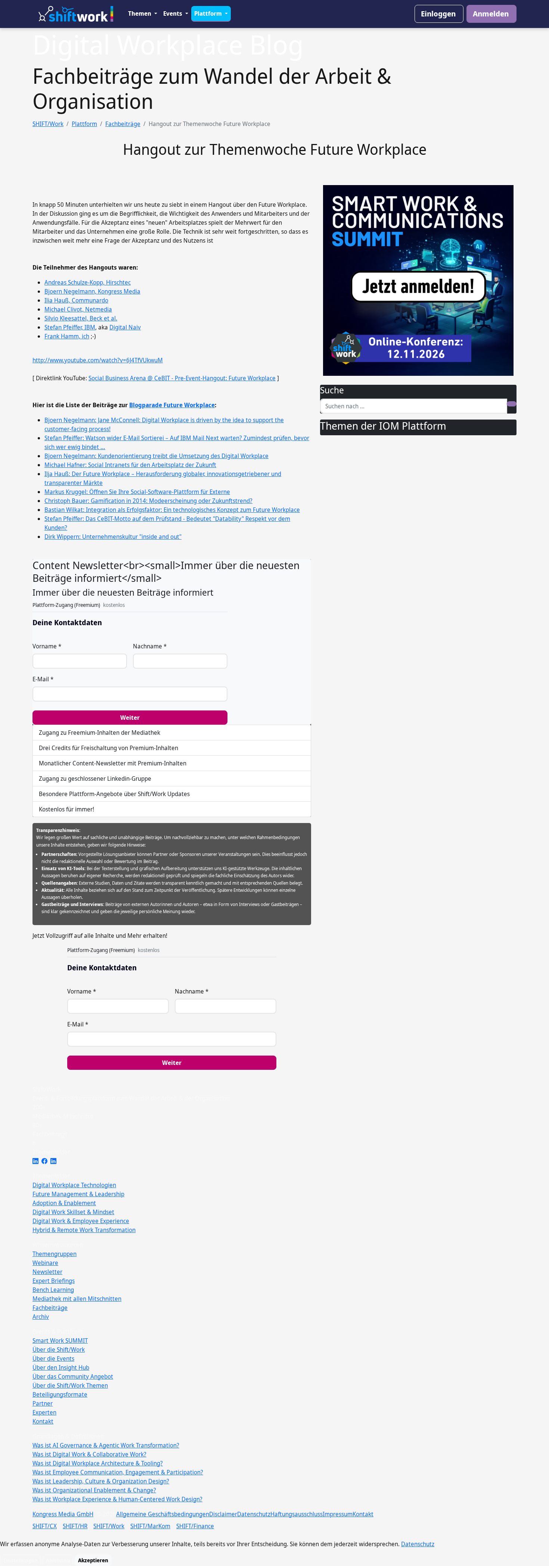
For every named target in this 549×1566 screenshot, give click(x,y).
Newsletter (47, 1272)
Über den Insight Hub (60, 1367)
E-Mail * (42, 679)
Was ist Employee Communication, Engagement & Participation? (117, 1472)
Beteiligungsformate (59, 1394)
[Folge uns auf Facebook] (44, 1161)
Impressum (338, 1514)
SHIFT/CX (44, 1526)
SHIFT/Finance (195, 1526)
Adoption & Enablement (64, 1203)
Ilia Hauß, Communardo (76, 300)
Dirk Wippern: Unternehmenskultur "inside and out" (113, 536)
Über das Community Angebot (72, 1376)
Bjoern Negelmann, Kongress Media (92, 291)
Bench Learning (53, 1290)
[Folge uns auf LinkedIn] (35, 1161)
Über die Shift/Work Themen (70, 1385)
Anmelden (491, 14)
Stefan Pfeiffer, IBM (69, 327)
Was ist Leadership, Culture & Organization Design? (100, 1481)
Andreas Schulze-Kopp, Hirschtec (87, 282)
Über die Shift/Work (58, 1349)
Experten (44, 1412)
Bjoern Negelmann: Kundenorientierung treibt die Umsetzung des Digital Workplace (156, 456)
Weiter (130, 717)
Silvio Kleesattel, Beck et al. (80, 318)
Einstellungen (20, 1560)
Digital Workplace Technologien (74, 1185)
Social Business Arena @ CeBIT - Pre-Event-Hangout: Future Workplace (182, 378)
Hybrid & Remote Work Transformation (84, 1230)
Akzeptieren (93, 1560)
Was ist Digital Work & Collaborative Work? (89, 1454)
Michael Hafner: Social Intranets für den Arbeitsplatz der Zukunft (130, 465)
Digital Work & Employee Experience (80, 1221)
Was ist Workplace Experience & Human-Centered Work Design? (117, 1499)
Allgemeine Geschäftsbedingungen (162, 1514)
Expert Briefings (53, 1281)
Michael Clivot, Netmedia (78, 309)
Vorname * (46, 646)
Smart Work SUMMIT (60, 1340)
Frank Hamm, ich (66, 336)
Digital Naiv (125, 327)
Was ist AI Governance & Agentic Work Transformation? (105, 1445)
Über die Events (53, 1358)
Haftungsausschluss (296, 1514)
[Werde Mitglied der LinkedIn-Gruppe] (53, 1161)
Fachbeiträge (122, 124)
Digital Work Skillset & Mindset (73, 1212)
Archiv (40, 1316)
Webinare (45, 1263)
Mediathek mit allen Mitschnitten (76, 1299)
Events (173, 13)
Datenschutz (253, 1514)
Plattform (208, 13)
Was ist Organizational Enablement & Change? (94, 1490)
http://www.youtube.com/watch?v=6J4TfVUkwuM (97, 360)
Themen (140, 13)
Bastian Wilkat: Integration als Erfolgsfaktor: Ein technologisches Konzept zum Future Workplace (172, 510)
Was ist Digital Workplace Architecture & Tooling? (97, 1463)
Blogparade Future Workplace (172, 405)
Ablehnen (58, 1560)
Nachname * (150, 646)
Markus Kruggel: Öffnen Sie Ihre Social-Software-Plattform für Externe (137, 492)
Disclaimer (223, 1514)
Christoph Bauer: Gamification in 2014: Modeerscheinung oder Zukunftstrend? (148, 501)
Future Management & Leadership (78, 1194)
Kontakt (42, 1421)
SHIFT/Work (47, 124)
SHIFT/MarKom (150, 1526)
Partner (42, 1403)
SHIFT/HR (75, 1526)
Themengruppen (54, 1254)
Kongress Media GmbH (62, 1514)
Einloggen (438, 14)
